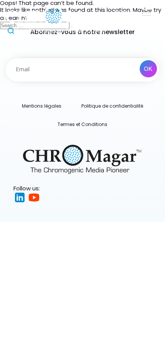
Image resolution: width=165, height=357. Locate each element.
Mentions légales (41, 106)
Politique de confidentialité (112, 106)
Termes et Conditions (82, 124)
